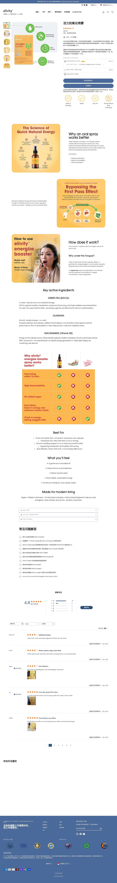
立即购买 (88, 85)
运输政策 (45, 827)
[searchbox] (15, 623)
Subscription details (72, 74)
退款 (60, 822)
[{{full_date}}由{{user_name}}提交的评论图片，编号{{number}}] (31, 675)
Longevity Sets (76, 12)
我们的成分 (58, 12)
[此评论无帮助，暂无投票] (106, 644)
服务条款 (61, 827)
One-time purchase (74, 69)
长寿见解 (67, 12)
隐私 (60, 824)
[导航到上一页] (46, 745)
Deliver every (72, 64)
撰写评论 (86, 607)
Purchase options (70, 57)
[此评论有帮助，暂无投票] (103, 644)
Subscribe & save (76, 61)
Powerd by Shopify (58, 876)
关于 (44, 12)
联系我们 (45, 824)
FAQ (44, 830)
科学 (49, 12)
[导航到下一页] (70, 745)
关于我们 (45, 822)
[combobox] (32, 623)
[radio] (65, 61)
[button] (88, 70)
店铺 (37, 12)
